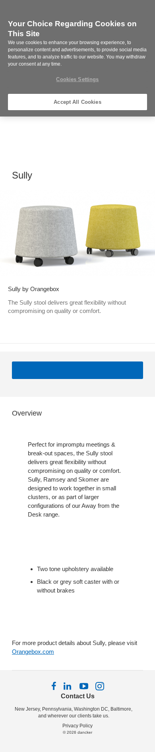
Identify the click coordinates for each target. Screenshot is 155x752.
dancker (85, 732)
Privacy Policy (77, 726)
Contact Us (78, 696)
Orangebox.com (33, 651)
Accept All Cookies (77, 102)
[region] (77, 58)
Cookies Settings (77, 79)
